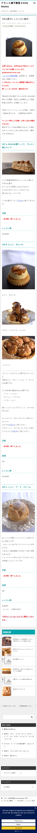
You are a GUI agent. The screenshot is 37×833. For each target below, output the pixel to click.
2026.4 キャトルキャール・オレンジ (16, 751)
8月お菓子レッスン (18, 659)
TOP (15, 798)
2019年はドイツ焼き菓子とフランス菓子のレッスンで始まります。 (22, 640)
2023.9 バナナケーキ (19, 689)
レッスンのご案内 (8, 26)
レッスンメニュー (20, 26)
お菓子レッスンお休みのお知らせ (22, 679)
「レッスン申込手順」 (10, 76)
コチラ (14, 431)
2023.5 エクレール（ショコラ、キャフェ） (23, 650)
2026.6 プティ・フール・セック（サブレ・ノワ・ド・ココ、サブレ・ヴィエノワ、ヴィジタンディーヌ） (19, 736)
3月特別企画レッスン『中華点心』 (28, 706)
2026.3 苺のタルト (10, 755)
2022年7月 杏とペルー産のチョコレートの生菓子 (23, 670)
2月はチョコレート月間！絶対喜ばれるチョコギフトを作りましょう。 (10, 706)
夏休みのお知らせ (9, 729)
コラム (20, 200)
